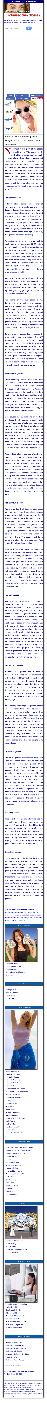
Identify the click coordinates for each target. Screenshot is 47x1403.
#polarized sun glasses (25, 912)
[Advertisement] (23, 66)
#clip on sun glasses (33, 915)
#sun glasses (12, 912)
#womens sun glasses (25, 917)
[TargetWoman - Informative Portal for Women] (23, 8)
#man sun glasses (19, 915)
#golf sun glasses (10, 917)
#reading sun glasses (17, 920)
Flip (35, 98)
